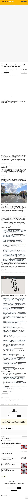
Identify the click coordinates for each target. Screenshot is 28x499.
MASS (4, 495)
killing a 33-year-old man (16, 342)
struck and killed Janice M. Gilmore (20, 258)
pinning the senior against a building (11, 241)
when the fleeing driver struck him (20, 256)
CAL (9, 495)
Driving (1, 63)
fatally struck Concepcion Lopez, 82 (15, 169)
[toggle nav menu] (26, 1)
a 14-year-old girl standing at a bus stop (15, 298)
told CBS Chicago (7, 218)
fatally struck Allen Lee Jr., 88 (17, 354)
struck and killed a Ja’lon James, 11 (20, 312)
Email (8, 415)
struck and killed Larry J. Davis (18, 348)
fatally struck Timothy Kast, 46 (18, 330)
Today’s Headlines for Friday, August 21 (7, 445)
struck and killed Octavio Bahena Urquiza (17, 307)
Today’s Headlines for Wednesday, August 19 (8, 458)
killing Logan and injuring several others (9, 249)
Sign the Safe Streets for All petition (7, 262)
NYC (2, 495)
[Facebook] (12, 490)
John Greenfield (6, 72)
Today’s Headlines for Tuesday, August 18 (8, 464)
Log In (23, 1)
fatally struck (7, 386)
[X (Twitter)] (14, 490)
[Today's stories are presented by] (14, 34)
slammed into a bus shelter (18, 250)
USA (1, 495)
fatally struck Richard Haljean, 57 (21, 362)
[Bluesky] (16, 490)
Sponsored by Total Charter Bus (5, 469)
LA (5, 495)
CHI (6, 495)
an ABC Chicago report (5, 100)
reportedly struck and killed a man (18, 309)
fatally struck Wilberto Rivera (20, 323)
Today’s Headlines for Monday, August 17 (8, 470)
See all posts (3, 476)
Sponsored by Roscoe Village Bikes (5, 463)
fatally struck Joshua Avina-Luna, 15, (20, 373)
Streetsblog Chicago (13, 404)
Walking (18, 404)
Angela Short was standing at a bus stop (14, 229)
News (8, 404)
